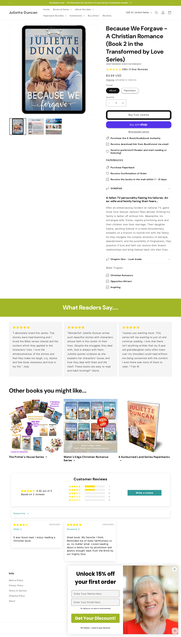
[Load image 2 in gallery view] (36, 126)
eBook (112, 90)
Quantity (110, 97)
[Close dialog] (174, 569)
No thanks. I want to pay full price (95, 628)
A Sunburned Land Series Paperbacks (144, 457)
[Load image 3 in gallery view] (54, 126)
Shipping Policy (17, 596)
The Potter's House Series (26, 457)
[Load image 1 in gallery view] (18, 126)
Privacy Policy (16, 585)
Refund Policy (16, 580)
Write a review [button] (144, 492)
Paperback (130, 90)
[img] (20, 524)
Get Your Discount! (95, 618)
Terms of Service (18, 590)
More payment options (138, 132)
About (12, 601)
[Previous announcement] (10, 3)
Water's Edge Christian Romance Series (86, 458)
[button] (62, 9)
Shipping (110, 80)
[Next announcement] (171, 3)
